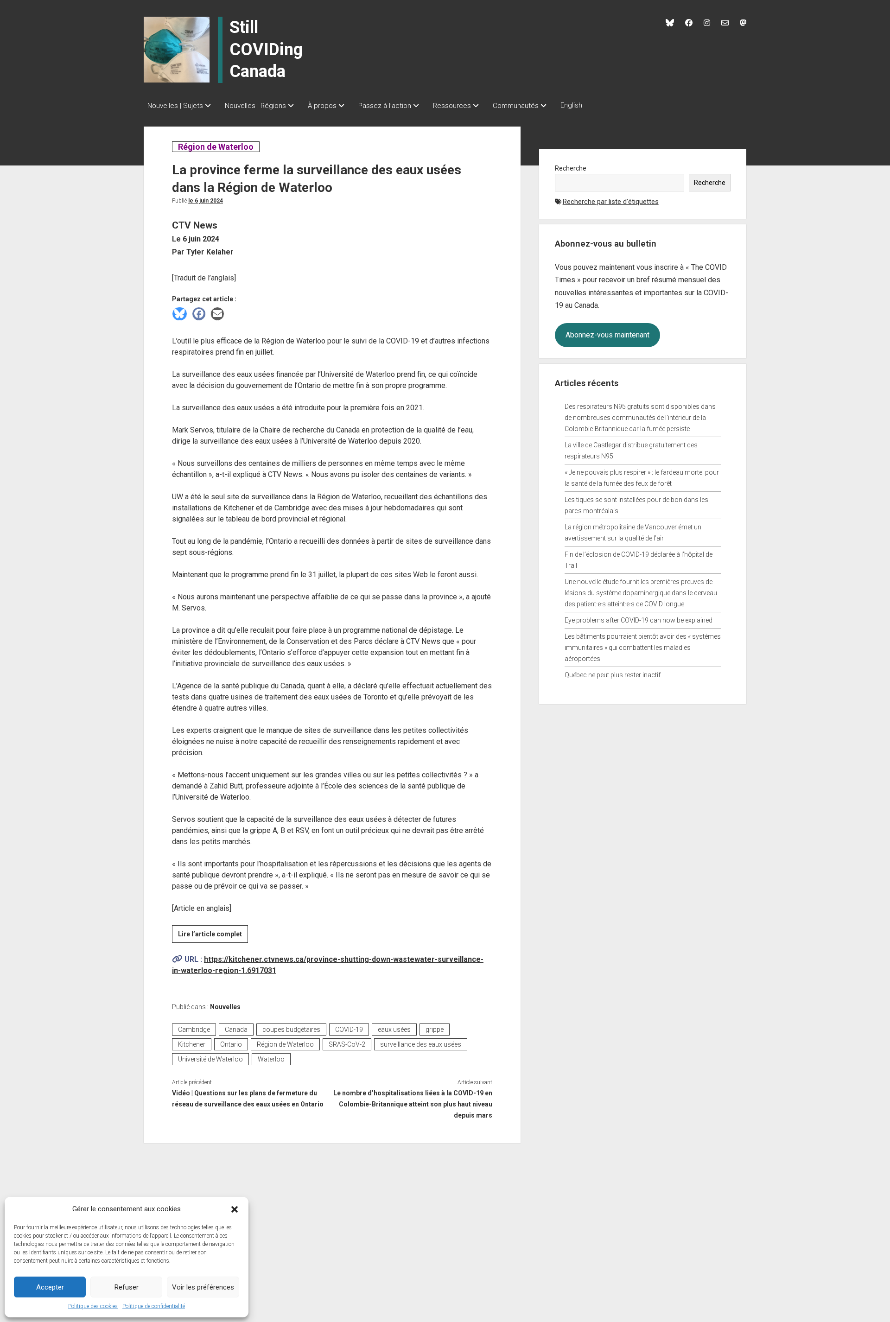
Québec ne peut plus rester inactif (613, 675)
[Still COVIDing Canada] (177, 49)
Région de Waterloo (216, 146)
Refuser (126, 1287)
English (571, 105)
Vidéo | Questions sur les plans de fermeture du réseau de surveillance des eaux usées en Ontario (248, 1098)
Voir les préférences (203, 1287)
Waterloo (271, 1059)
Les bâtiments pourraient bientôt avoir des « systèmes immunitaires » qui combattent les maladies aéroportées (643, 647)
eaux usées (394, 1029)
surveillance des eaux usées (420, 1044)
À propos (322, 106)
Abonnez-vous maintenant (607, 334)
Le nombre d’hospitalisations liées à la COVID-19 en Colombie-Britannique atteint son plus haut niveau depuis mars (412, 1104)
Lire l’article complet (213, 936)
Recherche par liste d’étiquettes (611, 201)
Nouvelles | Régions (255, 106)
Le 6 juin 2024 (205, 200)
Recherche (570, 168)
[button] (234, 1209)
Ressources (452, 106)
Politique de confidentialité (153, 1306)
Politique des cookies (93, 1306)
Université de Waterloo (210, 1059)
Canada (236, 1029)
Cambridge (194, 1029)
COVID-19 (349, 1029)
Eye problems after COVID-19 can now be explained (638, 620)
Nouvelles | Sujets (175, 106)
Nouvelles (225, 1007)
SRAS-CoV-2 (347, 1044)
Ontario (231, 1044)
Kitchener (191, 1044)
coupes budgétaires (291, 1029)
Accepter (50, 1287)
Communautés (516, 106)
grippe (435, 1029)
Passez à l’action (384, 106)
